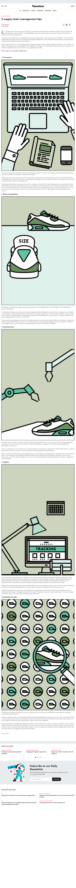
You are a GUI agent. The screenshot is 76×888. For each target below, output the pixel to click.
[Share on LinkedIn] (67, 25)
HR (20, 10)
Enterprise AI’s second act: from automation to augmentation (18, 795)
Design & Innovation (32, 750)
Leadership (48, 10)
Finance (33, 10)
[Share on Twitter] (63, 25)
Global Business (6, 750)
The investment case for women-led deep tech (52, 802)
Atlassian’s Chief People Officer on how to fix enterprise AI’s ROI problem (56, 796)
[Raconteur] (38, 6)
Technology (26, 10)
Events (54, 10)
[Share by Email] (70, 25)
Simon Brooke (5, 24)
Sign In (73, 6)
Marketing (40, 10)
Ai (2, 793)
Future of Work (56, 750)
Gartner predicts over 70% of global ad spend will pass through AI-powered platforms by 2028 (18, 803)
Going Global (5, 16)
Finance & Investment (46, 801)
